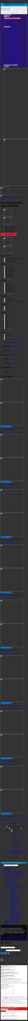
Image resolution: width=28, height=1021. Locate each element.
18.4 (6, 321)
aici (6, 997)
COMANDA (9, 298)
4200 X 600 (8, 277)
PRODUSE (7, 26)
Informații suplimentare (12, 342)
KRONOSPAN (13, 32)
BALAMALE (12, 59)
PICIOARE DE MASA (14, 54)
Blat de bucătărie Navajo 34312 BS (11, 764)
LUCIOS (8, 335)
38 (7, 327)
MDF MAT (8, 339)
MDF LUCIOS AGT (14, 46)
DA (7, 307)
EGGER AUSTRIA (10, 286)
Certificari (15, 847)
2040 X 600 (16, 354)
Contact (6, 66)
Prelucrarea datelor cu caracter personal (15, 851)
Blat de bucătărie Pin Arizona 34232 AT (13, 432)
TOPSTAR (12, 41)
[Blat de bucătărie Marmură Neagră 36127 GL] (8, 216)
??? (6, 310)
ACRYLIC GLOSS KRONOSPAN (17, 44)
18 (6, 315)
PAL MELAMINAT (11, 28)
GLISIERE (12, 53)
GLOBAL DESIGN (14, 48)
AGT (7, 283)
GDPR (15, 848)
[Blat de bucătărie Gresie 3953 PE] (8, 224)
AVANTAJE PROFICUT (11, 17)
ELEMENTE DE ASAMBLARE (16, 63)
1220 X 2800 (8, 268)
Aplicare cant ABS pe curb (13, 20)
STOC (7, 300)
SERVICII (6, 16)
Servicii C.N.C (10, 23)
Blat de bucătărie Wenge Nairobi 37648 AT (14, 708)
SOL (15, 855)
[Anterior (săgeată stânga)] (1, 960)
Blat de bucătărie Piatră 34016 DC (11, 487)
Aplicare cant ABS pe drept (13, 19)
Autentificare (4, 953)
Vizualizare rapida (6, 426)
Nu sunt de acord (15, 937)
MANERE (12, 51)
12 (6, 318)
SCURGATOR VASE (14, 62)
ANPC (15, 854)
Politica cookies (15, 849)
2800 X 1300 (9, 269)
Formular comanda (15, 841)
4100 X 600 (9, 274)
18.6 (7, 322)
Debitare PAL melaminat (12, 18)
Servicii (15, 839)
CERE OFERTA (8, 234)
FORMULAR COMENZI (11, 65)
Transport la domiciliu (12, 25)
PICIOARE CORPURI (15, 60)
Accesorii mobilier (11, 50)
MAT (7, 336)
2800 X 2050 (9, 271)
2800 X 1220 (9, 266)
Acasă (2, 197)
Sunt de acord (5, 937)
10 (6, 316)
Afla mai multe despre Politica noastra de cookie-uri (14, 939)
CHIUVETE (12, 56)
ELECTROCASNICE (14, 57)
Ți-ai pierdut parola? (7, 956)
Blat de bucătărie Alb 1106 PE (10, 598)
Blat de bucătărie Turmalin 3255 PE (12, 653)
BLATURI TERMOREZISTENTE (14, 34)
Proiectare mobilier (11, 22)
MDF (8, 43)
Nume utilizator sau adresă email (11, 946)
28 (6, 325)
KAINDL (12, 37)
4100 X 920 (8, 275)
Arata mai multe (8, 278)
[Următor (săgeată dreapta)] (2, 960)
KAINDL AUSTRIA (10, 288)
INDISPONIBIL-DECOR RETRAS (14, 301)
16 (6, 319)
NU (7, 308)
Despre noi (7, 15)
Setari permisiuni (15, 852)
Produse (15, 838)
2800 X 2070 (9, 272)
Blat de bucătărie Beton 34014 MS (11, 542)
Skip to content (5, 1)
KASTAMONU (13, 31)
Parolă (3, 950)
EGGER (11, 29)
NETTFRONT (13, 47)
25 (6, 324)
